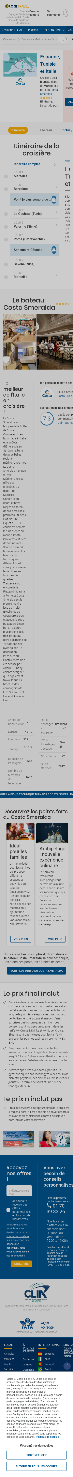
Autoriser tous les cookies (36, 1466)
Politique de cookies (47, 1437)
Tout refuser (36, 1455)
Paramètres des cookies (37, 1445)
